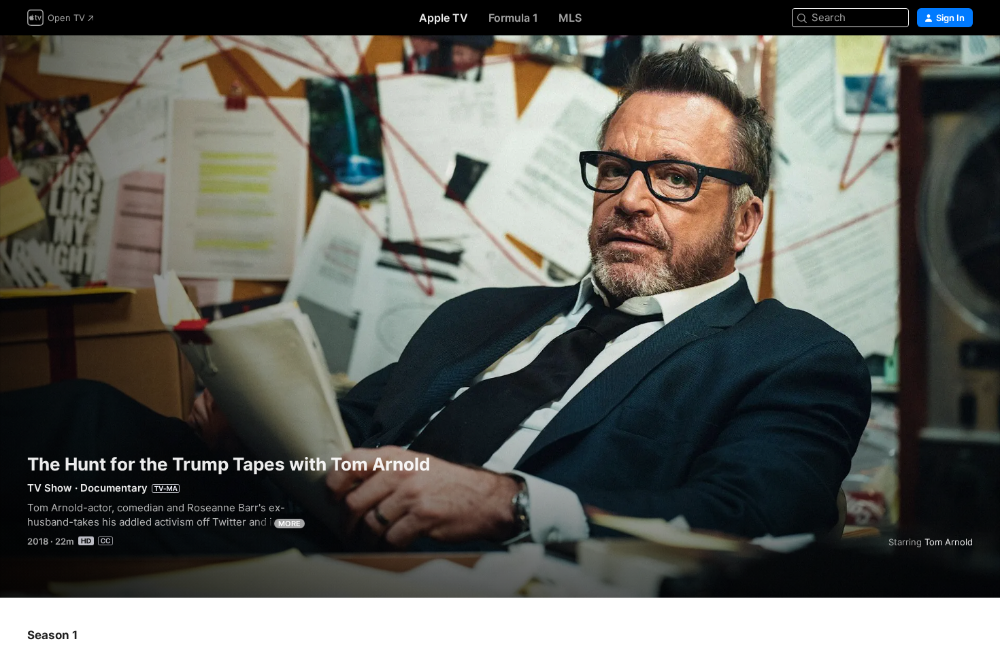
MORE (289, 523)
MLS (570, 17)
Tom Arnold (948, 541)
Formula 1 (513, 17)
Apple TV (443, 17)
